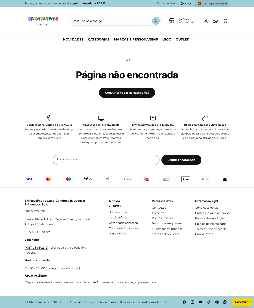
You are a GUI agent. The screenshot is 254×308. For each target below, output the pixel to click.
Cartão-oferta (169, 3)
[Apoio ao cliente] (215, 21)
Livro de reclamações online (101, 302)
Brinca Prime (118, 212)
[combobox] (115, 21)
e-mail (109, 282)
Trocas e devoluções (165, 234)
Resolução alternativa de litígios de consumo (145, 302)
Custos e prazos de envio (212, 213)
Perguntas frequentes (167, 223)
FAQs (188, 3)
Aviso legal (76, 302)
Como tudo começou (123, 223)
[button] (225, 21)
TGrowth (59, 302)
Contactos (159, 207)
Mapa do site (117, 233)
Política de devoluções (210, 218)
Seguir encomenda (181, 160)
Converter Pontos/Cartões (162, 215)
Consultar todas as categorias (127, 92)
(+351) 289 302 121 (36, 247)
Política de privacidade (210, 224)
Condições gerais (206, 207)
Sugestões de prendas (167, 229)
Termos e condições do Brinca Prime (210, 231)
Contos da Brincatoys (123, 228)
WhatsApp (94, 282)
